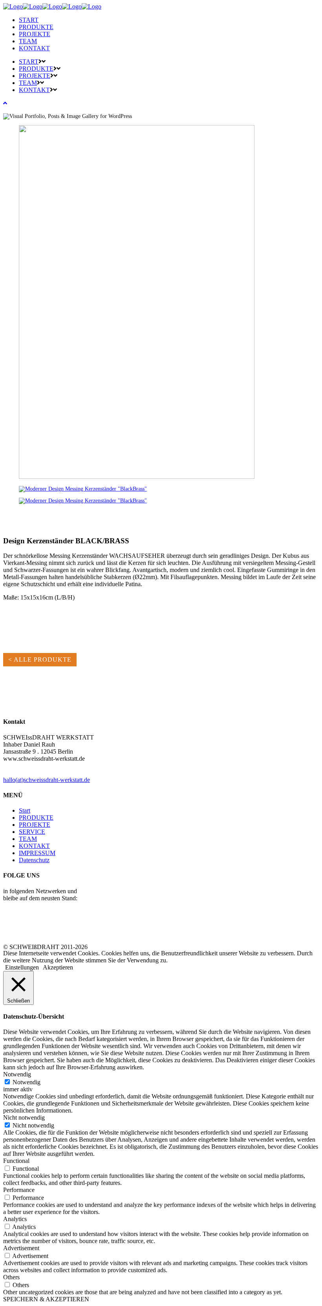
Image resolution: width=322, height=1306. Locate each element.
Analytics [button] (15, 1219)
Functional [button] (16, 1160)
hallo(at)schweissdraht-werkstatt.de (46, 779)
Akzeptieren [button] (58, 967)
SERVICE (32, 831)
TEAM (28, 838)
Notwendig (26, 1082)
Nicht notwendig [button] (24, 1117)
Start (24, 810)
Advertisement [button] (21, 1248)
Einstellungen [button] (22, 967)
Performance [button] (19, 1189)
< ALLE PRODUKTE (39, 659)
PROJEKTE (34, 824)
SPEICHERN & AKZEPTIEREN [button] (46, 1299)
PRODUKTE (36, 817)
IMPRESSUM (37, 853)
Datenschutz (34, 860)
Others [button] (11, 1277)
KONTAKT (34, 845)
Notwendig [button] (17, 1074)
